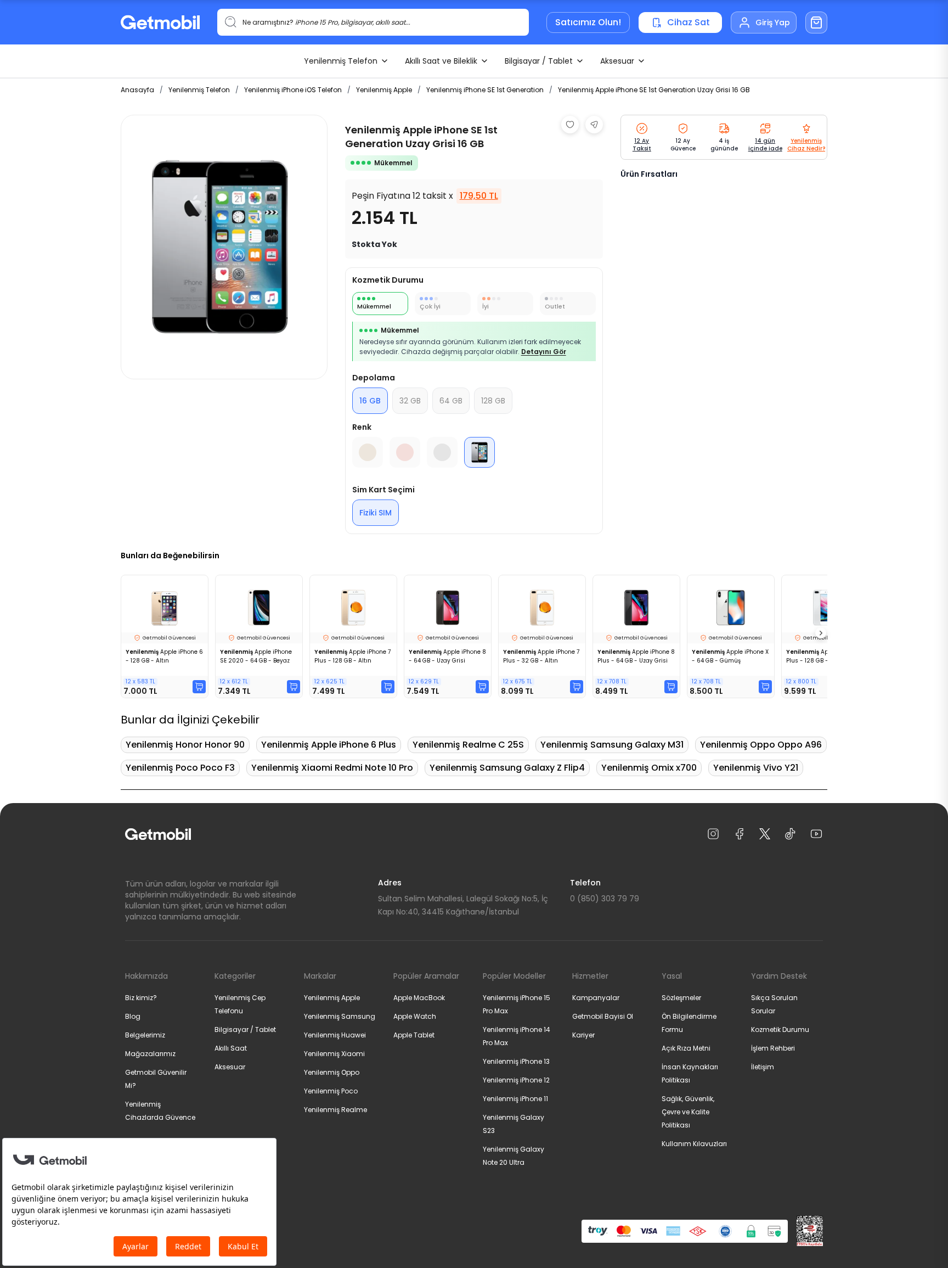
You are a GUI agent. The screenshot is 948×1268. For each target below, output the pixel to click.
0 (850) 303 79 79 (604, 898)
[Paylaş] (594, 124)
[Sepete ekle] (199, 686)
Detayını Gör (543, 351)
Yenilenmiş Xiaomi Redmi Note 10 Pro (332, 767)
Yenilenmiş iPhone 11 (515, 1098)
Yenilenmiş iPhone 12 (516, 1080)
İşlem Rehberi (773, 1048)
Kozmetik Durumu (780, 1029)
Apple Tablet (414, 1035)
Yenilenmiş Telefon (340, 60)
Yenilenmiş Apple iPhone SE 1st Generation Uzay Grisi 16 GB (654, 89)
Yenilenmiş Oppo (331, 1072)
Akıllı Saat (231, 1048)
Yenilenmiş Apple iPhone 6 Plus (328, 744)
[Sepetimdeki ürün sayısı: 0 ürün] (816, 22)
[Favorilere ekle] (570, 124)
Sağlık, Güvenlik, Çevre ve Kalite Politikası (688, 1112)
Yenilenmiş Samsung (339, 1016)
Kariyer (583, 1035)
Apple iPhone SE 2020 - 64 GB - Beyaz (256, 656)
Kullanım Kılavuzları (694, 1143)
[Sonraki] (820, 632)
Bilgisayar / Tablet (539, 60)
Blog (132, 1016)
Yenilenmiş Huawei (335, 1035)
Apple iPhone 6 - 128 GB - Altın (164, 656)
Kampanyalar (595, 997)
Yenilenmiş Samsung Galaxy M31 (612, 744)
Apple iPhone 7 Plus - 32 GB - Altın (541, 656)
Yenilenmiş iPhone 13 (516, 1061)
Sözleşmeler (681, 997)
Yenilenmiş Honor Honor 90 (185, 744)
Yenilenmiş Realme (335, 1109)
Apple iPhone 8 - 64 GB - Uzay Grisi (447, 656)
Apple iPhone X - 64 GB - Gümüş (730, 656)
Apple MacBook (419, 997)
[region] (224, 247)
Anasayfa (137, 89)
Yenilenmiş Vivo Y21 (755, 767)
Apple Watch (414, 1016)
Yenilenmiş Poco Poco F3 (180, 767)
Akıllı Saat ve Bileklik (441, 60)
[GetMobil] (160, 22)
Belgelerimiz (145, 1035)
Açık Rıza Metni (686, 1048)
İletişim (762, 1066)
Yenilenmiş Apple (384, 89)
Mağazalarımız (150, 1053)
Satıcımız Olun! (588, 22)
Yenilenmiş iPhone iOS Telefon (293, 89)
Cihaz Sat (688, 22)
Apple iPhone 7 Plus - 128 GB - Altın (352, 656)
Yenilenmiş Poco (331, 1091)
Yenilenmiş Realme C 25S (468, 744)
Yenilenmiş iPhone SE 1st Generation (485, 89)
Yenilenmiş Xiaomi (334, 1053)
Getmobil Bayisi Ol (602, 1016)
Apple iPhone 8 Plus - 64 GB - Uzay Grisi (636, 656)
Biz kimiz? (141, 997)
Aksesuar (617, 60)
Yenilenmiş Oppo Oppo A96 (761, 744)
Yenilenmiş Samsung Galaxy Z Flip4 (507, 767)
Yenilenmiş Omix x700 (649, 767)
